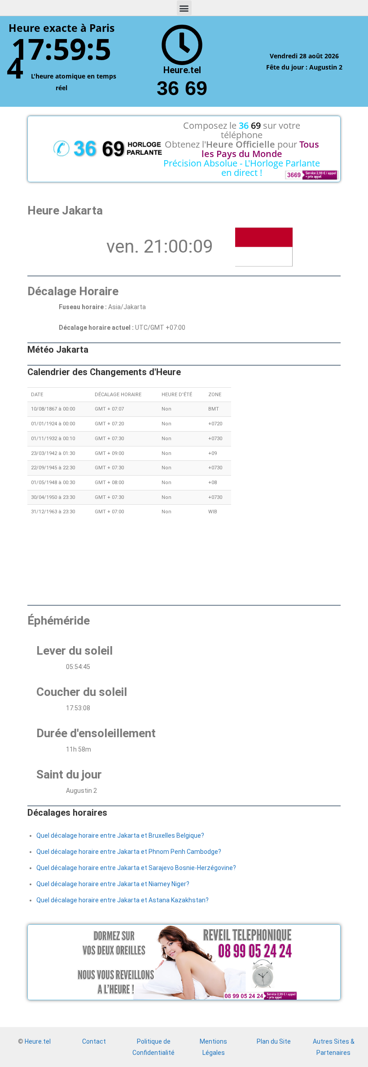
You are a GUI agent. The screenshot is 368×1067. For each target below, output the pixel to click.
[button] (184, 7)
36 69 (182, 88)
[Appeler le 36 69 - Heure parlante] (182, 45)
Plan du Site (274, 1041)
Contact (94, 1041)
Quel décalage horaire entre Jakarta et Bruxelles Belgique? (120, 835)
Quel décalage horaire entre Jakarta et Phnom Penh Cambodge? (128, 851)
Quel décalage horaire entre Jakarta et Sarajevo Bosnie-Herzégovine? (136, 867)
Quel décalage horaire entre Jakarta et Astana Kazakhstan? (122, 900)
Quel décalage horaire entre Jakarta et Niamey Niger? (112, 884)
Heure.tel (38, 1041)
